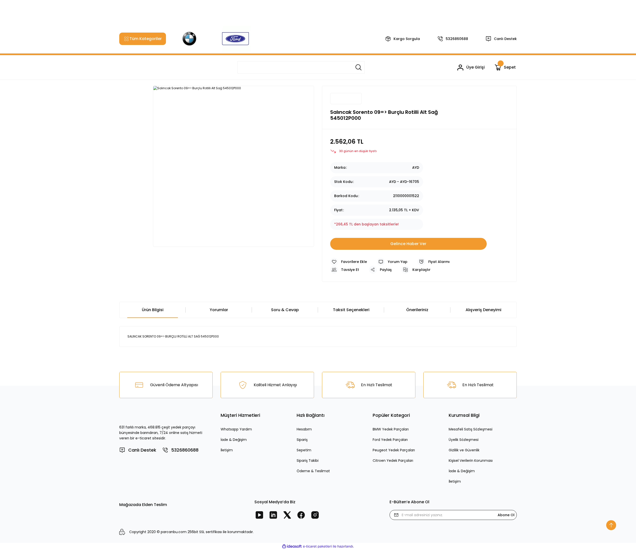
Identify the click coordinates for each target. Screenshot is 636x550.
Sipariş (302, 439)
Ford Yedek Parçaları (390, 439)
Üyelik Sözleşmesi (463, 439)
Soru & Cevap (285, 310)
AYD (415, 167)
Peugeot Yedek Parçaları (394, 450)
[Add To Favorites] (348, 262)
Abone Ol (506, 514)
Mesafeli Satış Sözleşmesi (470, 429)
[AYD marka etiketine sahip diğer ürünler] (346, 98)
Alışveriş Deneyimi (483, 310)
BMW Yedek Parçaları (391, 429)
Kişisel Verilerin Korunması (471, 460)
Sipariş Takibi (307, 460)
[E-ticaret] (317, 546)
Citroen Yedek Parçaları (393, 460)
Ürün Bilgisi (152, 310)
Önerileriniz (417, 310)
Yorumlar (219, 310)
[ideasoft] (292, 546)
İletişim (227, 450)
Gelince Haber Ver (408, 244)
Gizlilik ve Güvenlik (464, 450)
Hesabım (304, 429)
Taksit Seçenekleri (351, 310)
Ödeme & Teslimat (313, 470)
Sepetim (304, 450)
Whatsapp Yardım (236, 429)
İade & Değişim (234, 439)
